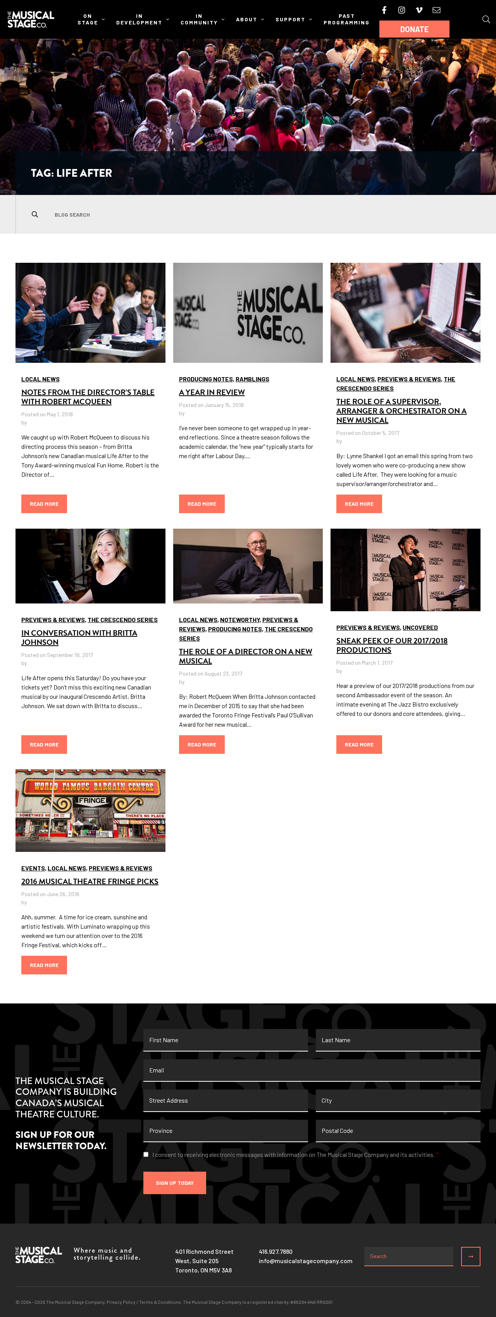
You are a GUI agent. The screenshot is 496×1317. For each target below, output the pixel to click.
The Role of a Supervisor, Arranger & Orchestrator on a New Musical (401, 411)
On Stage (88, 19)
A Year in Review (212, 392)
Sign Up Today (175, 1182)
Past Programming (347, 19)
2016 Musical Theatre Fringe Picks (89, 881)
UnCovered (420, 627)
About (246, 19)
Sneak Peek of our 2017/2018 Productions (392, 645)
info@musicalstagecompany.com (306, 1260)
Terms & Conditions (160, 1302)
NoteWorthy (240, 619)
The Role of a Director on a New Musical (245, 656)
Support (290, 19)
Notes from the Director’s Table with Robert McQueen (88, 396)
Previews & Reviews (409, 379)
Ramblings (252, 379)
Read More (44, 503)
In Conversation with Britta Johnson (79, 637)
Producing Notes (206, 379)
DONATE (414, 29)
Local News (40, 379)
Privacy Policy (121, 1302)
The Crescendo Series (123, 619)
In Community (199, 19)
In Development (139, 19)
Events (33, 868)
